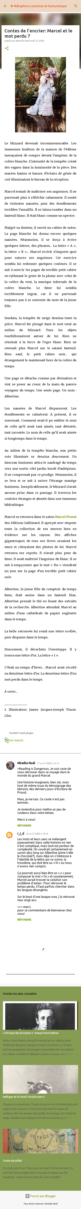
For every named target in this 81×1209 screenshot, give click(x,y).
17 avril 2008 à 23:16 (48, 763)
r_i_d (20, 833)
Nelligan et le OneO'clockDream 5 (24, 1096)
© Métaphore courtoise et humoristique (39, 6)
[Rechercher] (75, 6)
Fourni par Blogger (43, 1196)
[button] (7, 48)
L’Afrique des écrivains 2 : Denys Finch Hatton (31, 1032)
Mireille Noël (26, 763)
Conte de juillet (12, 1160)
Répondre (24, 825)
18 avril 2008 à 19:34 (37, 833)
